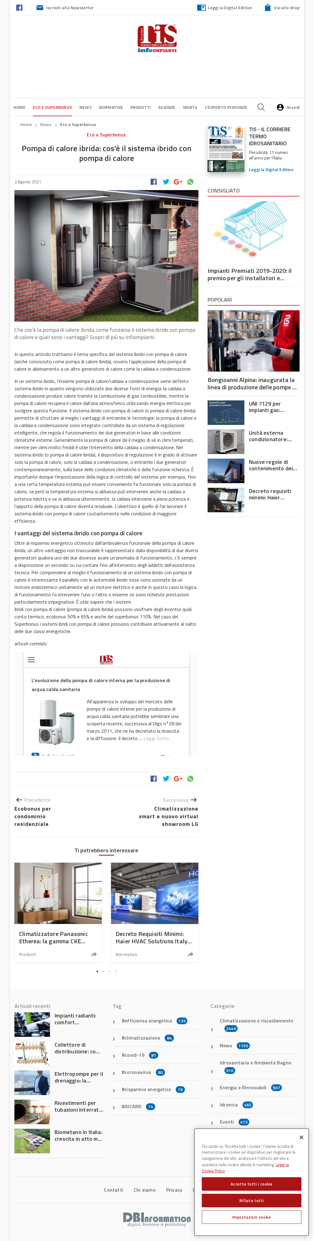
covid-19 (140, 1055)
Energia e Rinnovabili (250, 1087)
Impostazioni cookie (251, 1217)
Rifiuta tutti (251, 1200)
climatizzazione (148, 1037)
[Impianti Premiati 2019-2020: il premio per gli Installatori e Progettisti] (254, 231)
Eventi (234, 1121)
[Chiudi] (301, 1137)
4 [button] (116, 971)
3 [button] (109, 971)
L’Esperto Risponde (226, 107)
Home (19, 107)
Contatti (113, 1189)
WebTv (190, 107)
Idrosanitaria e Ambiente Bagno (255, 1066)
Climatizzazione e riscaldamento (256, 1024)
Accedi (293, 107)
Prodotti (140, 107)
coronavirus (144, 1072)
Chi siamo (145, 1189)
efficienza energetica (155, 1020)
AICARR (139, 1106)
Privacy (174, 1189)
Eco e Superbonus (52, 107)
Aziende (166, 107)
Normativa (111, 107)
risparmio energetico (154, 1089)
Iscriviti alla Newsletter (70, 7)
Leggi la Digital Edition (230, 7)
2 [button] (103, 971)
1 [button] (97, 971)
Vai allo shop (287, 7)
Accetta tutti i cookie (251, 1184)
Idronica (235, 1104)
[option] (58, 912)
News (85, 107)
